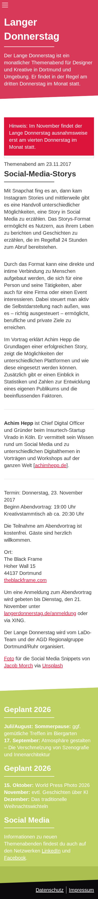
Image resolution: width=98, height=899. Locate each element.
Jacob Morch (18, 665)
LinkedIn (51, 851)
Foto (9, 658)
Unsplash (52, 665)
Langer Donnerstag (31, 29)
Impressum (81, 890)
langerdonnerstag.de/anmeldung (40, 613)
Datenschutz (50, 890)
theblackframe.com (25, 580)
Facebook (15, 858)
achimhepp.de (50, 465)
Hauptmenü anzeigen (4, 4)
